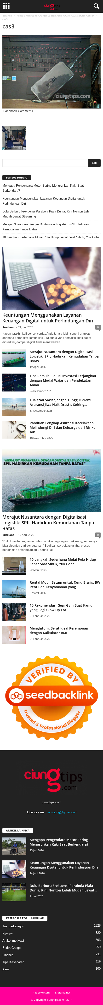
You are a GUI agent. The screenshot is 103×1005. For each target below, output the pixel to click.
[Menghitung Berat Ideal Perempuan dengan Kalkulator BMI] (14, 635)
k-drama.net (62, 992)
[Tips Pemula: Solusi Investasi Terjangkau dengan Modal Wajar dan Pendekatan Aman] (14, 382)
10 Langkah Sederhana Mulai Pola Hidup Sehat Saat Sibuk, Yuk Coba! (51, 237)
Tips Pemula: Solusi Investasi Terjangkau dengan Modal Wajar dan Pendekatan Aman (63, 380)
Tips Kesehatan (13, 962)
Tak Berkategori (13, 926)
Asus (6, 969)
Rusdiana (8, 327)
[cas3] (51, 72)
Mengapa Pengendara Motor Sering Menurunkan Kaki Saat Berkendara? (43, 188)
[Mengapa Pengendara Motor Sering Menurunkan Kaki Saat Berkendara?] (14, 846)
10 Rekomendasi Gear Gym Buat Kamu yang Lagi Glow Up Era (61, 607)
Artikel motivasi (13, 940)
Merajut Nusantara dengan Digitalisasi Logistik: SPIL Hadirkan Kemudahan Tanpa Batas (45, 227)
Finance (7, 955)
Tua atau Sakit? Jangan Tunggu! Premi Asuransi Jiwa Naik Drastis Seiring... (60, 402)
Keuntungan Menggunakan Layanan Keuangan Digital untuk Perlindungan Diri (43, 201)
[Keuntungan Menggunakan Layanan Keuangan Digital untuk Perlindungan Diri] (51, 278)
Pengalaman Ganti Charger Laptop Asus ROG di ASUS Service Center (55, 15)
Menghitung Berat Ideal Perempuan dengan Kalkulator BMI (59, 630)
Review (7, 933)
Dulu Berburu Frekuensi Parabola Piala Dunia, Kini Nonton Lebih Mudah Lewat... (63, 887)
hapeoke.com (41, 992)
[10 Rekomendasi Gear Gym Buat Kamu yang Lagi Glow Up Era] (14, 612)
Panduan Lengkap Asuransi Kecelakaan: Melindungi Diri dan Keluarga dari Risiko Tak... (63, 427)
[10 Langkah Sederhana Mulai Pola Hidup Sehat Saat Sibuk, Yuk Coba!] (14, 566)
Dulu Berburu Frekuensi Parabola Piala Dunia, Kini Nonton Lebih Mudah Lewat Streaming (46, 214)
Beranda (7, 15)
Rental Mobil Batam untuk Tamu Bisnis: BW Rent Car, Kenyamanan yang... (65, 584)
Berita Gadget (12, 948)
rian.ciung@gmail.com (61, 812)
